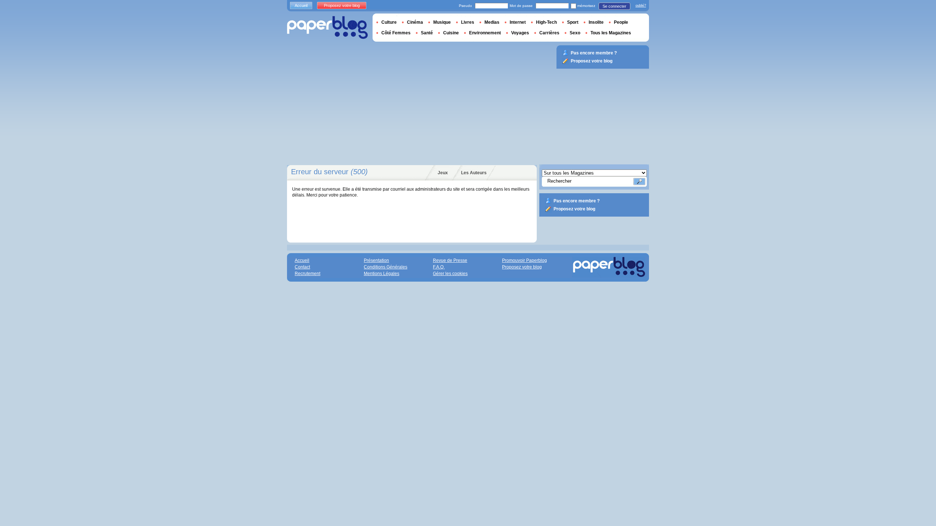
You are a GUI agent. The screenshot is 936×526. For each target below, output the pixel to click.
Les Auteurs (474, 172)
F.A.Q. (439, 267)
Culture (389, 22)
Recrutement (307, 273)
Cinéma (415, 22)
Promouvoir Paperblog (524, 260)
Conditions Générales (385, 267)
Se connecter (614, 6)
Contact (302, 267)
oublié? (640, 5)
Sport (572, 22)
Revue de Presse (450, 260)
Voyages (520, 32)
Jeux (443, 172)
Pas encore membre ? (577, 200)
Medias (491, 22)
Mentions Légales (381, 273)
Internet (518, 22)
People (621, 22)
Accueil (301, 5)
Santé (427, 32)
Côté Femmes (396, 32)
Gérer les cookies (450, 273)
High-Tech (546, 22)
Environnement (485, 32)
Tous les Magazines (610, 32)
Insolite (596, 22)
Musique (442, 22)
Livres (467, 22)
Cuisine (451, 32)
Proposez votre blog (574, 208)
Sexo (575, 32)
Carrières (549, 32)
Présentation (376, 260)
